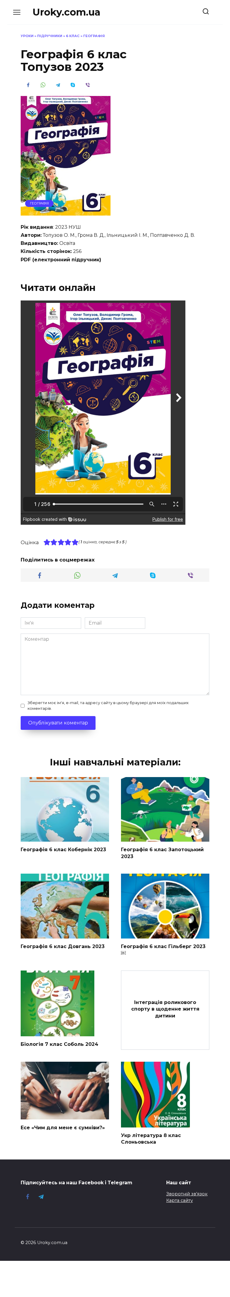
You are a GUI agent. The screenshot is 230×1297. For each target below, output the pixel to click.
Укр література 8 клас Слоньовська (151, 1139)
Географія (94, 36)
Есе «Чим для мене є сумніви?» (63, 1127)
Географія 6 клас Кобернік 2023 (63, 849)
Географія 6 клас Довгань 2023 (63, 946)
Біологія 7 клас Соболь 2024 (59, 1044)
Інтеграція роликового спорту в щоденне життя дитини (165, 1008)
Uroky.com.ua (66, 12)
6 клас (73, 36)
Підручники (49, 36)
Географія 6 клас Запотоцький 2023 (162, 853)
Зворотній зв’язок (187, 1194)
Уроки (27, 36)
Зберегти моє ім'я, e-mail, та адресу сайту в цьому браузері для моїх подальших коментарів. (108, 706)
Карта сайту (179, 1200)
